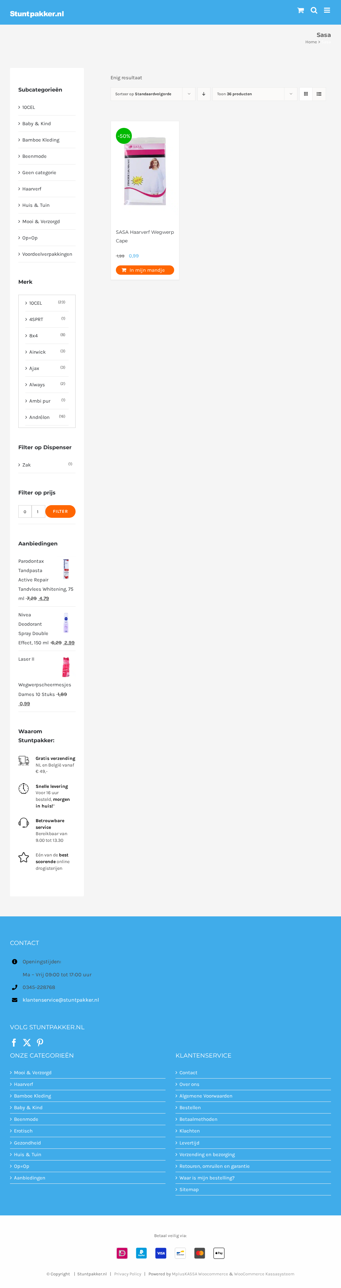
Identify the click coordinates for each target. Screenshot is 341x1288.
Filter (60, 511)
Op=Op (30, 238)
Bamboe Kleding (40, 140)
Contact (188, 1073)
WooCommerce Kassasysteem (264, 1273)
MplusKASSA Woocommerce (200, 1273)
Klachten (189, 1131)
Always (37, 385)
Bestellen (190, 1108)
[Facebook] (14, 1043)
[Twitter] (27, 1043)
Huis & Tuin (36, 205)
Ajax (34, 368)
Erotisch (23, 1131)
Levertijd (189, 1143)
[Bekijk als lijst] (319, 94)
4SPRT (36, 319)
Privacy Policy (127, 1273)
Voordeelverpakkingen (47, 254)
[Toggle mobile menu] (327, 10)
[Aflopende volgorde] (203, 94)
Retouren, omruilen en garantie (214, 1166)
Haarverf (31, 189)
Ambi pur (39, 401)
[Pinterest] (40, 1043)
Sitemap (189, 1189)
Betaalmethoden (198, 1119)
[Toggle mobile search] (314, 10)
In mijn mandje (147, 270)
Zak (26, 465)
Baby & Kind (36, 124)
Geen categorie (39, 172)
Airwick (37, 352)
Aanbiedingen (29, 1178)
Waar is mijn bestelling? (206, 1178)
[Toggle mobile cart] (300, 10)
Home (311, 41)
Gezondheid (27, 1143)
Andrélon (39, 417)
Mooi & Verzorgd (41, 221)
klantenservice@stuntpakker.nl (61, 1000)
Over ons (189, 1084)
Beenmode (34, 156)
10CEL (28, 107)
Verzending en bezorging (207, 1154)
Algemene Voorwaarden (205, 1096)
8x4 (33, 336)
